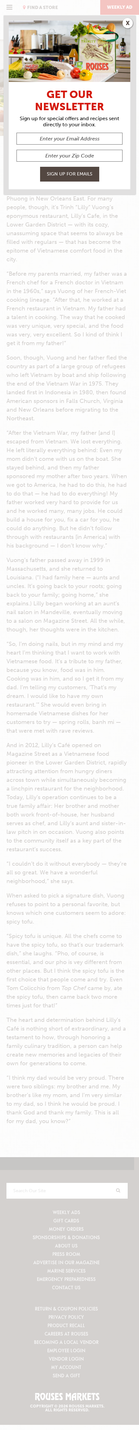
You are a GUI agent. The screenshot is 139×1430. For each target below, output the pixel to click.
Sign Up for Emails (69, 174)
